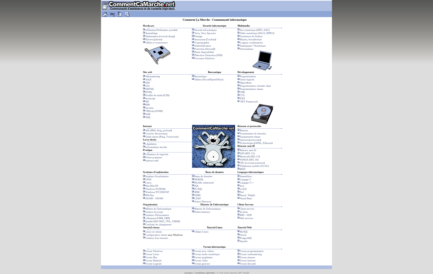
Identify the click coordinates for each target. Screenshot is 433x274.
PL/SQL (198, 189)
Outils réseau (152, 136)
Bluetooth (245, 156)
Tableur (198, 79)
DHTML (149, 89)
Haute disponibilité (204, 52)
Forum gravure (202, 263)
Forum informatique (214, 246)
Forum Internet (248, 260)
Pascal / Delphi (247, 195)
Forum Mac (151, 257)
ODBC (197, 195)
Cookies (211, 39)
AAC (266, 30)
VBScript (150, 111)
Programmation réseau (251, 89)
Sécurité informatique (205, 30)
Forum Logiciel (153, 263)
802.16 (254, 159)
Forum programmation (252, 251)
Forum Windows (154, 251)
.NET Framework (249, 101)
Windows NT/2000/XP (157, 192)
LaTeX (243, 189)
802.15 (255, 156)
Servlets (149, 107)
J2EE (242, 98)
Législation (151, 144)
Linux (148, 182)
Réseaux (244, 130)
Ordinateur (151, 30)
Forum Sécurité (248, 263)
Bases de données (203, 176)
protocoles (254, 139)
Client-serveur (247, 208)
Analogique (246, 45)
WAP (147, 114)
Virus (197, 33)
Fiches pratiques (153, 157)
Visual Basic (246, 198)
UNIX (148, 179)
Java (242, 185)
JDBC (197, 192)
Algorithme (246, 82)
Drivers (149, 39)
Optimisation (152, 36)
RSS (153, 130)
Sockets (244, 212)
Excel (207, 79)
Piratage (198, 36)
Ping (162, 136)
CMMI (175, 221)
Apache (244, 241)
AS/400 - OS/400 (154, 198)
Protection (199, 49)
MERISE (198, 179)
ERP (166, 218)
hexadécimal (255, 39)
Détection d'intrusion (205, 55)
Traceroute (171, 136)
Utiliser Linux (201, 231)
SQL (196, 185)
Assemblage (151, 33)
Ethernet (267, 143)
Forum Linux (152, 254)
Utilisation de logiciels (156, 154)
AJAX (148, 79)
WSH (159, 111)
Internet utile (152, 160)
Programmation (248, 76)
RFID (242, 169)
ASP (147, 82)
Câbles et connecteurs (156, 42)
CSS (166, 95)
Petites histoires (202, 212)
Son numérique (248, 30)
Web (147, 130)
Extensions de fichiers (251, 36)
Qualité (149, 221)
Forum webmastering (251, 254)
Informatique (246, 49)
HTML (148, 92)
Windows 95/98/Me (155, 189)
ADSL (258, 143)
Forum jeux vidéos (204, 251)
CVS (242, 95)
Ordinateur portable (167, 30)
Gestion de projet (154, 212)
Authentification (202, 45)
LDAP (197, 198)
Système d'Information (157, 215)
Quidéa (246, 273)
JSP (147, 101)
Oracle (243, 234)
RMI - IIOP (246, 215)
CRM (160, 218)
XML (148, 117)
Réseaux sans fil (248, 150)
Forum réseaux (247, 257)
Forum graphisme (203, 257)
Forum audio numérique (207, 254)
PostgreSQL (246, 238)
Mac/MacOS (151, 185)
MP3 (259, 30)
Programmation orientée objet (255, 85)
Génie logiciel (247, 79)
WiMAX (244, 159)
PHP (147, 104)
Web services (246, 218)
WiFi (242, 153)
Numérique (260, 45)
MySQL (244, 231)
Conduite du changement (158, 224)
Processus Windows (204, 58)
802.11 (250, 153)
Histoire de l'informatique (207, 208)
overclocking (167, 36)
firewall (210, 49)
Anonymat (199, 39)
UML (242, 92)
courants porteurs (255, 162)
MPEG (269, 33)
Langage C (245, 179)
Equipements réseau (250, 136)
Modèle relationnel (204, 182)
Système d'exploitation (157, 176)
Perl (242, 192)
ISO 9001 (159, 221)
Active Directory (203, 201)
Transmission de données (253, 133)
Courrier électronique (156, 133)
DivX (262, 33)
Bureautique (200, 76)
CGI (147, 85)
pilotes (157, 39)
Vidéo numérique (249, 33)
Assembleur (246, 176)
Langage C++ (247, 182)
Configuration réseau (156, 234)
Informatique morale (156, 147)
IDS (219, 55)
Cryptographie (201, 42)
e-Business (150, 218)
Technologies (246, 143)
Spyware (211, 33)
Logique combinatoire (251, 42)
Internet (244, 139)
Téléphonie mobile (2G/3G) (254, 166)
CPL (242, 162)
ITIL (168, 221)
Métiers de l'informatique (158, 208)
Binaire (243, 39)
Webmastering (152, 76)
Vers (203, 33)
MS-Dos (149, 195)
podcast (167, 130)
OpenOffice (216, 79)
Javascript (150, 98)
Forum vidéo (201, 260)
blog (159, 130)
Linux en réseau (153, 231)
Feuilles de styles (154, 95)
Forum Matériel (153, 260)
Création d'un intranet (156, 238)
